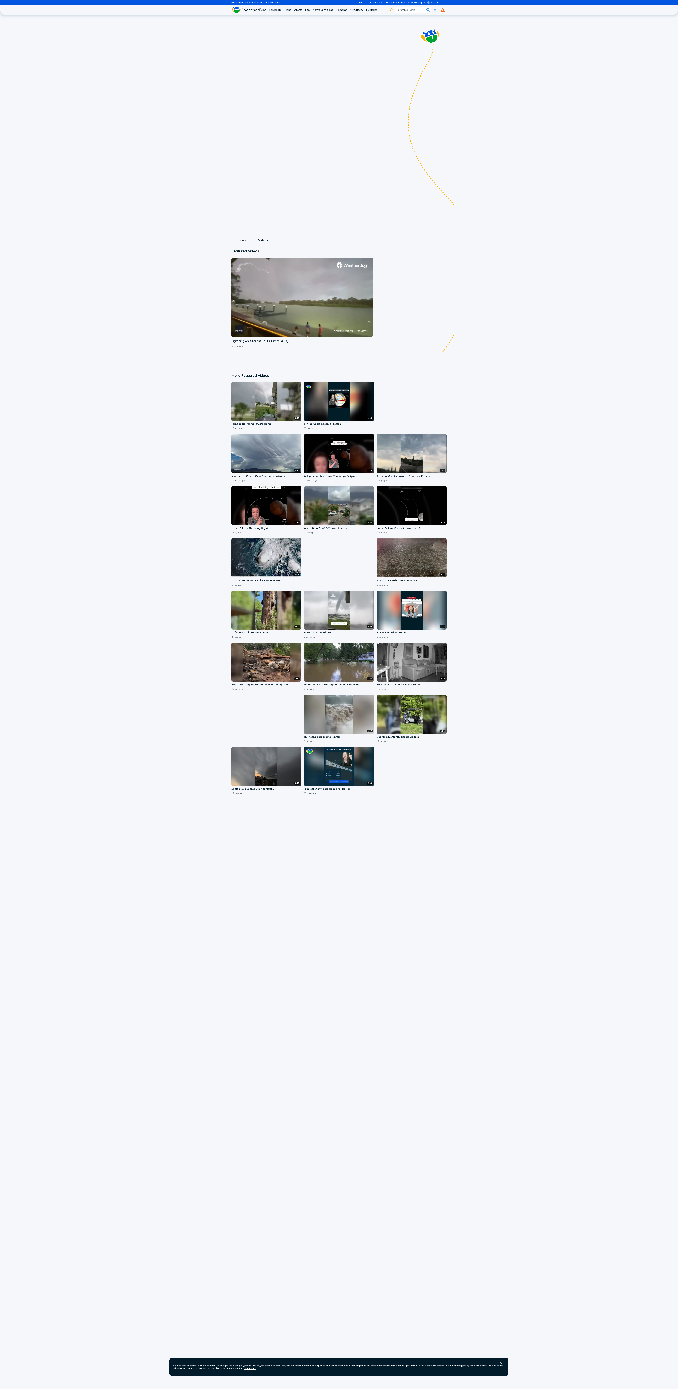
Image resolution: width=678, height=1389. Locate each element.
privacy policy (461, 1365)
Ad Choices (250, 1368)
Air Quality (356, 10)
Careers (402, 2)
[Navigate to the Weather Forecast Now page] (248, 9)
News (242, 240)
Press (362, 2)
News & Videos (323, 10)
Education (374, 2)
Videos (263, 240)
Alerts (298, 10)
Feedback (389, 2)
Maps (287, 10)
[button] (501, 1363)
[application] (302, 297)
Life (307, 10)
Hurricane (371, 10)
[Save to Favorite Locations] (391, 10)
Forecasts (275, 10)
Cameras (341, 10)
